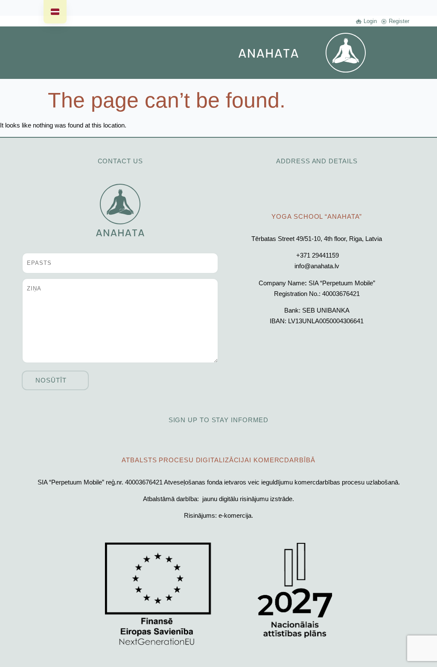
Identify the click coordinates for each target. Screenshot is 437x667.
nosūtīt (50, 380)
